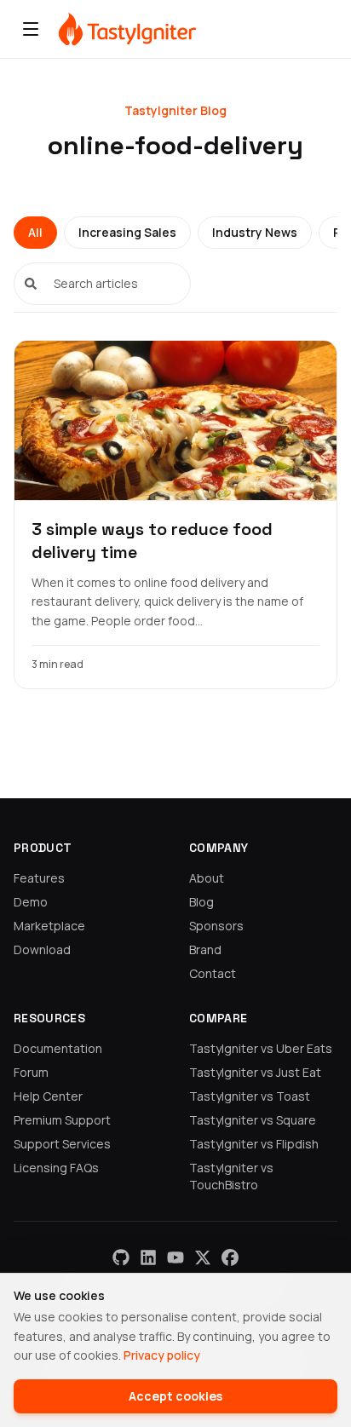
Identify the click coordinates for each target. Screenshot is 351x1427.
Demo (31, 902)
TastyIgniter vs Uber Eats (260, 1048)
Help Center (48, 1096)
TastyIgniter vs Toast (249, 1096)
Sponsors (216, 926)
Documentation (58, 1048)
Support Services (62, 1144)
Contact (212, 973)
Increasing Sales (127, 232)
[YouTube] (175, 1257)
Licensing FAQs (56, 1167)
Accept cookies (175, 1396)
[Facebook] (230, 1257)
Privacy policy (162, 1355)
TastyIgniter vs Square (252, 1120)
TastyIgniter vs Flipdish (254, 1144)
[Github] (120, 1257)
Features (39, 878)
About (206, 878)
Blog (201, 902)
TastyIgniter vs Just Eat (255, 1072)
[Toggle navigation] (31, 29)
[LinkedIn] (148, 1257)
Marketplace (49, 926)
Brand (205, 949)
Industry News (254, 232)
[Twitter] (202, 1257)
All (35, 232)
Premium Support (62, 1120)
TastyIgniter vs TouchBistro (231, 1176)
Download (42, 949)
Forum (31, 1072)
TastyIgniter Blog (175, 110)
